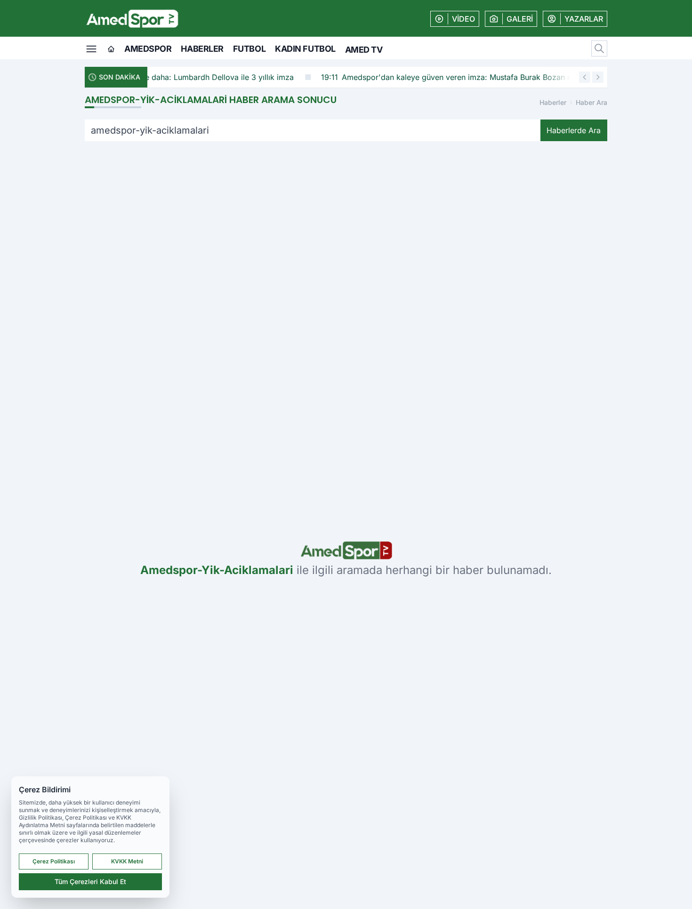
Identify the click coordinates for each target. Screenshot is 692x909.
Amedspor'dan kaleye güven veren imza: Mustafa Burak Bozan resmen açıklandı (385, 77)
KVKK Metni (127, 861)
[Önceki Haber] (584, 77)
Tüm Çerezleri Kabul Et (90, 881)
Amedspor (147, 49)
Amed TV (364, 50)
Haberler (202, 49)
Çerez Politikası (53, 861)
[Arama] (599, 48)
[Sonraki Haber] (597, 77)
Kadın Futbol (305, 49)
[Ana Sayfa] (111, 49)
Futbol (249, 49)
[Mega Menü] (91, 48)
